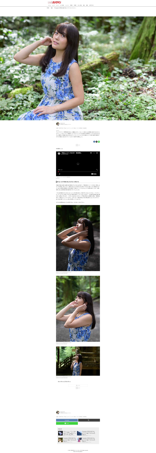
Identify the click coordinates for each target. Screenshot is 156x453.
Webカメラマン (68, 124)
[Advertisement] (78, 12)
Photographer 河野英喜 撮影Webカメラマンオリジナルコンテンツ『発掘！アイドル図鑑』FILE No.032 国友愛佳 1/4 (77, 116)
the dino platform (79, 451)
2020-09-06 (62, 123)
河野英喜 (62, 124)
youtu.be (57, 178)
